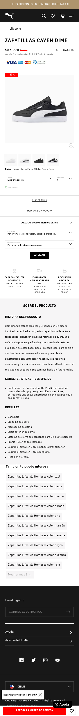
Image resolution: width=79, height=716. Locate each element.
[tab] (39, 223)
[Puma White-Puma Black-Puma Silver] (24, 160)
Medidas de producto (39, 211)
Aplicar (39, 255)
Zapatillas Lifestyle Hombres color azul (34, 476)
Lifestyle (15, 28)
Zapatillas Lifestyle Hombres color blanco (36, 496)
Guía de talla (39, 200)
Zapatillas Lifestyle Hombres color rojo (34, 564)
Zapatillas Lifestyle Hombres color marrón (36, 525)
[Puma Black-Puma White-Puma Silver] (52, 160)
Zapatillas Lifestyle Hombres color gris (34, 515)
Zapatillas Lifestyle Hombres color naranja (36, 535)
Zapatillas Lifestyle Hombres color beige (35, 486)
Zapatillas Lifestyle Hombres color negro (35, 545)
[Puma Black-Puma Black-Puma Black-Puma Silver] (38, 160)
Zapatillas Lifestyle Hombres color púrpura (37, 555)
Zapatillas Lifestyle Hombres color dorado (36, 506)
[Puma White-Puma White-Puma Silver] (10, 160)
